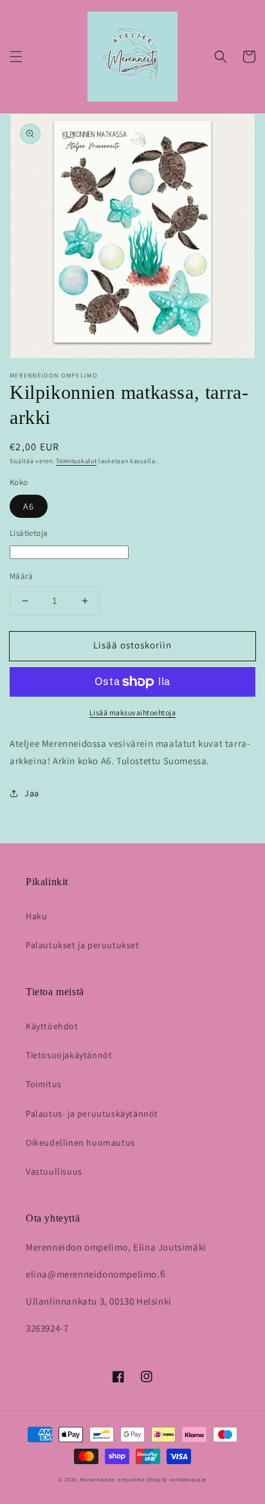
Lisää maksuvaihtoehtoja (132, 712)
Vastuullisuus (54, 1171)
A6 (28, 506)
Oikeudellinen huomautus (80, 1142)
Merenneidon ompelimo (112, 1479)
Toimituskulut (76, 461)
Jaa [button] (31, 793)
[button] (16, 56)
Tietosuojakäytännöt (69, 1055)
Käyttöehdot (52, 1026)
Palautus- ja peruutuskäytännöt (92, 1113)
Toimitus (44, 1084)
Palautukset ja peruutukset (83, 945)
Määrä (21, 576)
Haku (36, 916)
